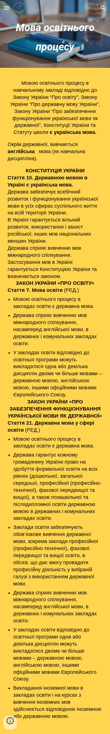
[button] (7, 8)
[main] (55, 35)
